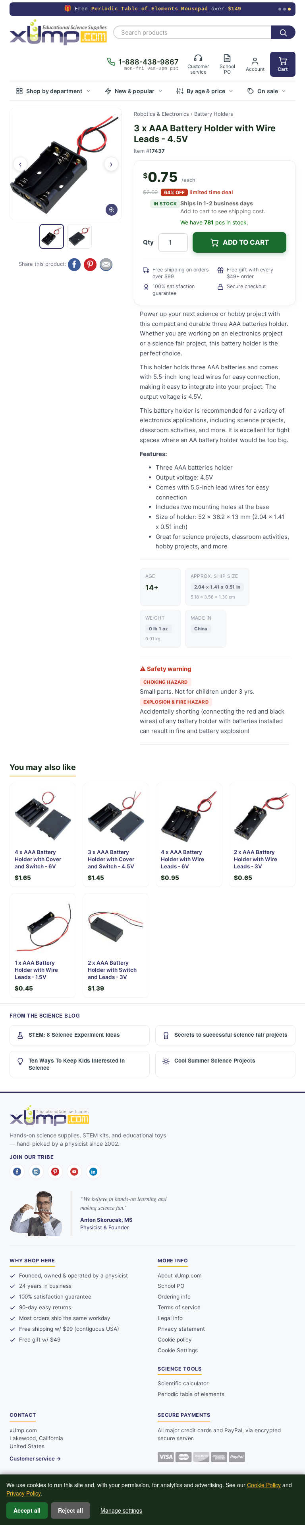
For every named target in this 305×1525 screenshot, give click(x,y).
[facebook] (17, 1171)
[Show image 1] (51, 236)
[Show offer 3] (289, 9)
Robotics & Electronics (161, 114)
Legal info (170, 1318)
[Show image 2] (79, 236)
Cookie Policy (264, 1485)
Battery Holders (213, 114)
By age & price (206, 91)
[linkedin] (93, 1171)
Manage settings (121, 1510)
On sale (267, 91)
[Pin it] (90, 264)
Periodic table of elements (191, 1394)
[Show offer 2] (284, 9)
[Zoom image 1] (66, 164)
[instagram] (36, 1171)
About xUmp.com (180, 1275)
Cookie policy (175, 1339)
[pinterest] (55, 1171)
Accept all (27, 1510)
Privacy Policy (23, 1493)
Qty (148, 242)
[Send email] (106, 264)
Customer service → (35, 1458)
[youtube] (74, 1171)
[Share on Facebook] (74, 264)
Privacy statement (181, 1329)
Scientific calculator (183, 1383)
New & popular (135, 91)
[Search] (283, 32)
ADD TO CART (246, 242)
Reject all (70, 1510)
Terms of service (179, 1307)
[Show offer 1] (279, 9)
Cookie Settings (178, 1350)
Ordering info (174, 1296)
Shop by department (54, 91)
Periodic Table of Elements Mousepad (149, 9)
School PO (171, 1286)
